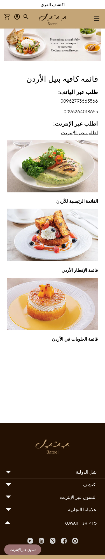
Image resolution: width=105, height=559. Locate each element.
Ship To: (89, 523)
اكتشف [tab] (90, 484)
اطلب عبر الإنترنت (79, 132)
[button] (17, 17)
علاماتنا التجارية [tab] (82, 509)
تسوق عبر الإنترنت (23, 549)
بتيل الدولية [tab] (86, 472)
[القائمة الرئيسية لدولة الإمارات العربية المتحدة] (52, 191)
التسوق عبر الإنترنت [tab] (78, 497)
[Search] (26, 17)
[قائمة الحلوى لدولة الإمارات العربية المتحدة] (52, 328)
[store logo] (53, 19)
